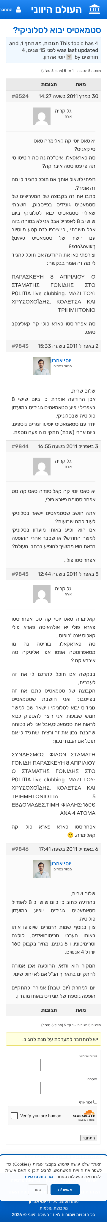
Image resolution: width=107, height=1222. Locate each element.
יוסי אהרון (37, 1201)
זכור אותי (85, 1102)
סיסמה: (91, 1079)
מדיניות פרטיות (39, 1176)
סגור (37, 1190)
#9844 (20, 446)
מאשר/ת (65, 1190)
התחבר (89, 1138)
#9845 (20, 574)
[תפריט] (94, 8)
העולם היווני (56, 9)
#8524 (20, 96)
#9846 (20, 849)
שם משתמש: (88, 1056)
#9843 (20, 346)
